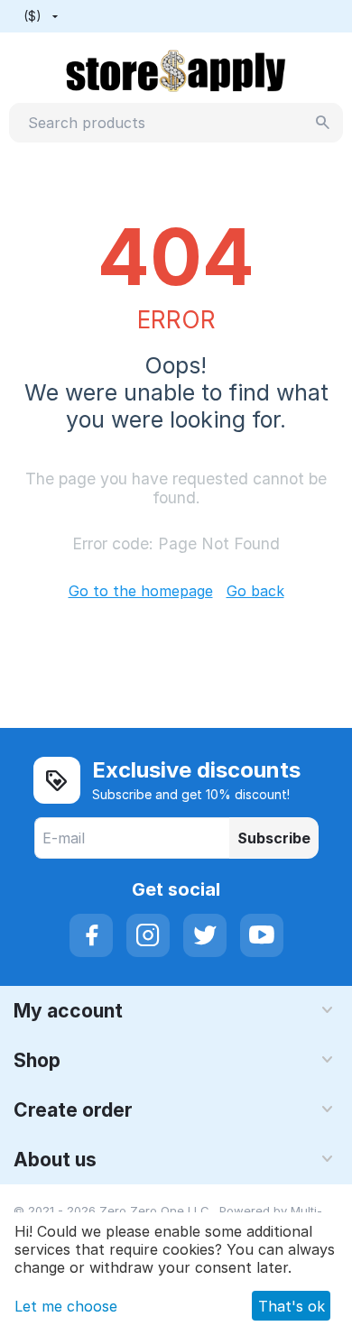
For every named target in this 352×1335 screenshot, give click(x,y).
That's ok (291, 1306)
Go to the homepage (141, 591)
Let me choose (65, 1306)
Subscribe (273, 838)
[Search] (323, 122)
